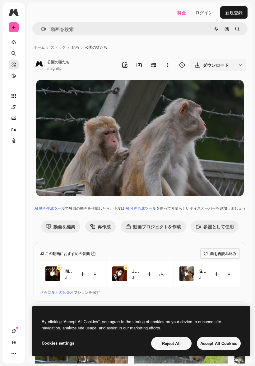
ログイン (204, 12)
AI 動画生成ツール (50, 208)
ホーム (39, 47)
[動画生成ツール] (14, 129)
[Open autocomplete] (41, 29)
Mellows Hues (68, 271)
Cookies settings (58, 343)
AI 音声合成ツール (141, 208)
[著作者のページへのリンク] (39, 65)
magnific (54, 68)
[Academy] (14, 342)
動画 (75, 47)
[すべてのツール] (14, 96)
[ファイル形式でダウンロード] (240, 65)
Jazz (69, 277)
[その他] (14, 354)
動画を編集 (64, 226)
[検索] (14, 53)
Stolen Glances (202, 271)
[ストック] (14, 64)
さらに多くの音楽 (55, 292)
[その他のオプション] (167, 65)
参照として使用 (218, 226)
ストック (58, 47)
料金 (181, 12)
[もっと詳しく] (14, 76)
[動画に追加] (82, 274)
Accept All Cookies (218, 343)
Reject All (171, 343)
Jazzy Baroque (135, 271)
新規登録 (234, 12)
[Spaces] (14, 107)
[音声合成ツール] (14, 140)
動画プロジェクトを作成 (157, 226)
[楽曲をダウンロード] (94, 274)
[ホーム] (14, 42)
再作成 (104, 226)
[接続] (14, 331)
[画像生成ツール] (14, 118)
